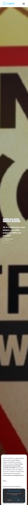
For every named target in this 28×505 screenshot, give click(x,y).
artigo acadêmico (20, 458)
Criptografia (6, 221)
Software (5, 219)
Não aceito (10, 500)
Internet (16, 219)
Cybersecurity (16, 221)
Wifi (11, 219)
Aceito (18, 500)
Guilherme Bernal (9, 238)
